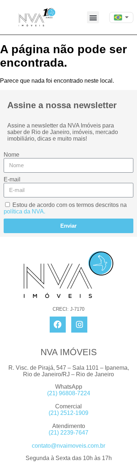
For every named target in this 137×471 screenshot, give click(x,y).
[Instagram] (79, 325)
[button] (93, 17)
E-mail (12, 179)
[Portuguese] (118, 17)
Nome (11, 155)
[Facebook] (58, 325)
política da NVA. (24, 211)
